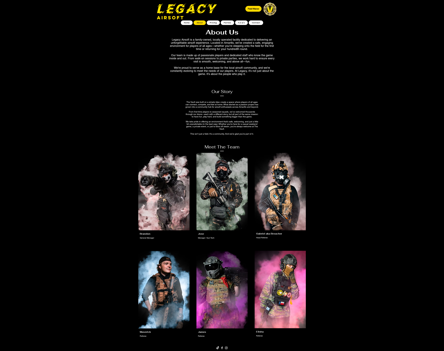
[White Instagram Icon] (226, 348)
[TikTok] (217, 348)
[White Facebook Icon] (222, 348)
